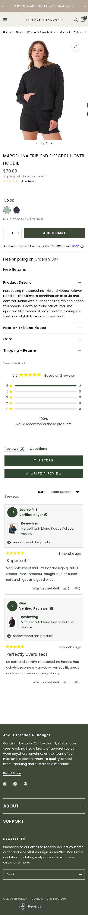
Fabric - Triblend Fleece (24, 327)
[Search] (75, 19)
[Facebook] (8, 784)
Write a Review (47, 475)
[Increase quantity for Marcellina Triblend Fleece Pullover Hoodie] (18, 233)
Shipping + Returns (20, 350)
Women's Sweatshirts (41, 32)
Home (7, 32)
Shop (19, 32)
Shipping (9, 176)
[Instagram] (18, 784)
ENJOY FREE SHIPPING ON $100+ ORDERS (51, 6)
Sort (41, 492)
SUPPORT (13, 821)
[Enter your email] (80, 874)
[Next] (51, 143)
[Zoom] (76, 47)
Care (7, 339)
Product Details (17, 282)
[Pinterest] (28, 784)
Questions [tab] (38, 449)
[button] (43, 385)
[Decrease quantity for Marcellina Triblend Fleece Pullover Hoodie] (6, 233)
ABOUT (11, 806)
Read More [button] (12, 773)
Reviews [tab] (14, 449)
